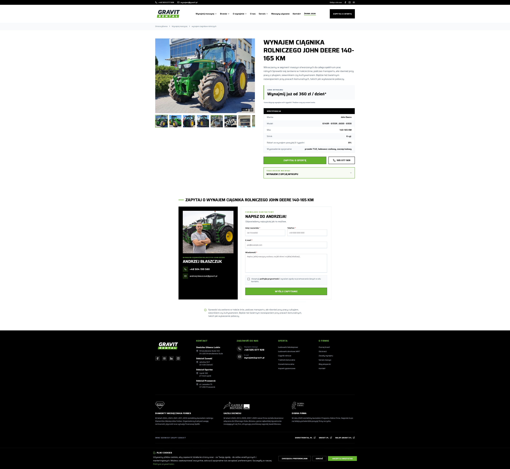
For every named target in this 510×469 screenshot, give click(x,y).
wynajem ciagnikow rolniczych (204, 26)
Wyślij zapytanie (286, 291)
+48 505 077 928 (166, 2)
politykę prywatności (269, 278)
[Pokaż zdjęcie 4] (203, 121)
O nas (253, 13)
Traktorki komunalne (286, 359)
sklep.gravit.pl (343, 437)
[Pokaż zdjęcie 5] (216, 121)
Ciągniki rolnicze (284, 355)
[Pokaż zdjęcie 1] (161, 121)
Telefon (291, 227)
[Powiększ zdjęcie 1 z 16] (205, 75)
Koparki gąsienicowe (286, 368)
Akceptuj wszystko (342, 458)
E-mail (248, 240)
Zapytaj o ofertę (342, 13)
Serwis (262, 13)
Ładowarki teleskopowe (288, 347)
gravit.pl (324, 437)
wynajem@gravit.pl (188, 2)
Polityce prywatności (163, 464)
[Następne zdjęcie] (250, 75)
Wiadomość (251, 252)
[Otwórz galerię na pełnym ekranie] (251, 110)
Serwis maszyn (325, 359)
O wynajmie (238, 13)
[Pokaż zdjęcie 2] (175, 121)
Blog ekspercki (325, 364)
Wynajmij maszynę (205, 13)
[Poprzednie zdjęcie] (159, 75)
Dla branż (323, 351)
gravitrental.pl (303, 437)
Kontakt (297, 13)
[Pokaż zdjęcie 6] (230, 121)
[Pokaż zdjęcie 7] (244, 121)
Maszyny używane (280, 13)
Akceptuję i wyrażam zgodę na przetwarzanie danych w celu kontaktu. (286, 280)
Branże (223, 13)
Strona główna (161, 26)
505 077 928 (343, 160)
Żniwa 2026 (310, 13)
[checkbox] (249, 279)
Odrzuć (319, 458)
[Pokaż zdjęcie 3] (189, 121)
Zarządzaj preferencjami (294, 458)
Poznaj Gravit (324, 347)
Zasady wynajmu (326, 355)
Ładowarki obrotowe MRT (289, 351)
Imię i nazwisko (252, 227)
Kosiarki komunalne (286, 364)
